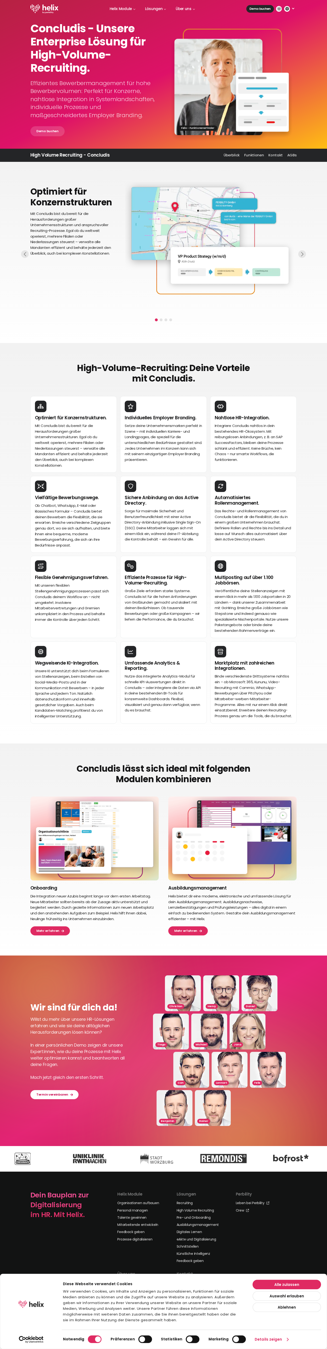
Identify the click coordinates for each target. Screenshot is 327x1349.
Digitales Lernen (189, 1231)
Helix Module (121, 8)
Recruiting (185, 1203)
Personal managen (132, 1210)
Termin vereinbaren (52, 1094)
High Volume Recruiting (195, 1210)
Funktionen (254, 155)
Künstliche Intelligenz (193, 1253)
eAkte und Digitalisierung (196, 1239)
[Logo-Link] (44, 8)
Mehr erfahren (47, 930)
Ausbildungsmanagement (198, 1224)
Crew (240, 1210)
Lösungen (154, 8)
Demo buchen (260, 8)
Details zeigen (268, 1339)
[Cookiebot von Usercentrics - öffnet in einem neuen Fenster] (31, 1339)
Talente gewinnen (132, 1217)
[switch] (145, 1339)
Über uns (184, 8)
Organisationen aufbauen (138, 1203)
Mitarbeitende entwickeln (137, 1224)
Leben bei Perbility (250, 1203)
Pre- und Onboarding (194, 1217)
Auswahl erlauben (287, 1295)
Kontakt (275, 155)
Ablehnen (287, 1307)
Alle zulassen (286, 1284)
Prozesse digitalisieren (134, 1239)
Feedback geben (130, 1231)
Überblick (232, 155)
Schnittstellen (188, 1246)
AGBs (292, 155)
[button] (156, 319)
